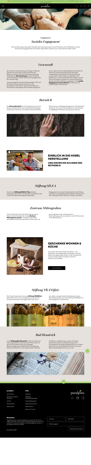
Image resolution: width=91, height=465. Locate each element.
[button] (77, 6)
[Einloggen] (84, 6)
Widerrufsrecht (29, 406)
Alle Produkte (10, 394)
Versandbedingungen (30, 401)
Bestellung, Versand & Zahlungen (12, 397)
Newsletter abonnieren (76, 429)
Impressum (28, 394)
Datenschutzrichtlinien (31, 404)
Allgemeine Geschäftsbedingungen (31, 397)
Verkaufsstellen (11, 404)
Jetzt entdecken (56, 268)
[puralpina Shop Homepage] (45, 6)
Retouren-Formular (30, 409)
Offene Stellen (10, 406)
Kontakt (9, 401)
